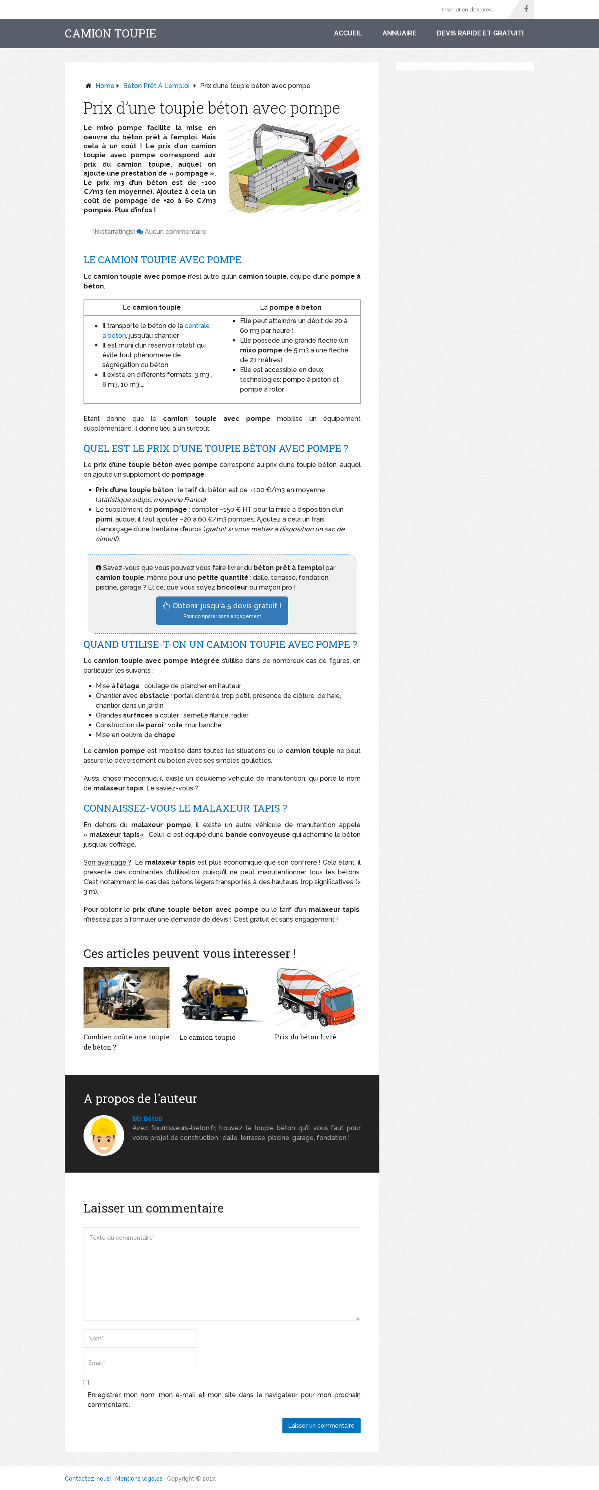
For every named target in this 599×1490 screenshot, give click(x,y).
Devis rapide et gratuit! (480, 33)
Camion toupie (110, 33)
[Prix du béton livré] (318, 997)
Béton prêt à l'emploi (156, 86)
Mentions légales (139, 1478)
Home (105, 86)
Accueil (348, 33)
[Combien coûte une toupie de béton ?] (127, 997)
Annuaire (399, 33)
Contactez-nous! (88, 1478)
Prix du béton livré (305, 1036)
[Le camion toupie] (222, 997)
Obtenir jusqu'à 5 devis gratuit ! (225, 610)
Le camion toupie (207, 1037)
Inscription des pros (466, 10)
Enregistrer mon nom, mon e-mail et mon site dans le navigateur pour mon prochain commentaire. (224, 1400)
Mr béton (147, 1118)
